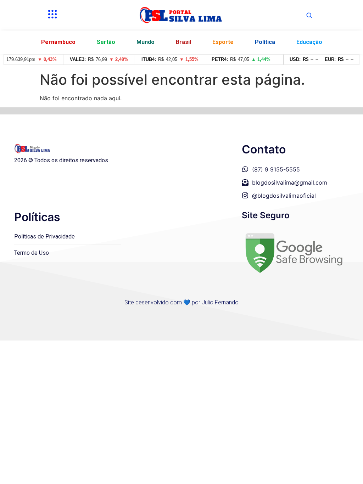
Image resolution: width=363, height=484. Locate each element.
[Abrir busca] (309, 15)
